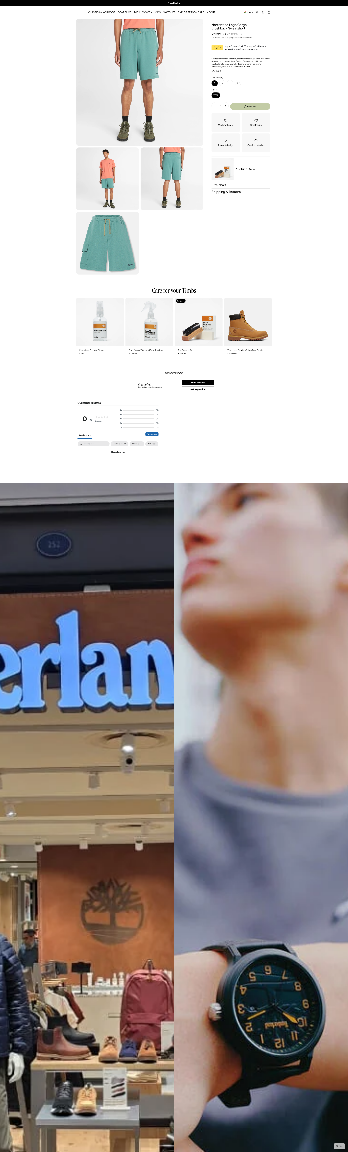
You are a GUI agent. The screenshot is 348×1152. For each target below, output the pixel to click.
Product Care (245, 169)
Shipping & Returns (226, 192)
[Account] (263, 12)
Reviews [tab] (85, 435)
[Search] (257, 12)
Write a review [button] (198, 382)
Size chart (219, 185)
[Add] (119, 341)
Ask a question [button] (198, 389)
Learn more (252, 49)
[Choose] (267, 341)
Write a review (152, 434)
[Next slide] (268, 322)
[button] (139, 410)
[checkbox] (151, 443)
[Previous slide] (228, 322)
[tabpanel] (118, 461)
